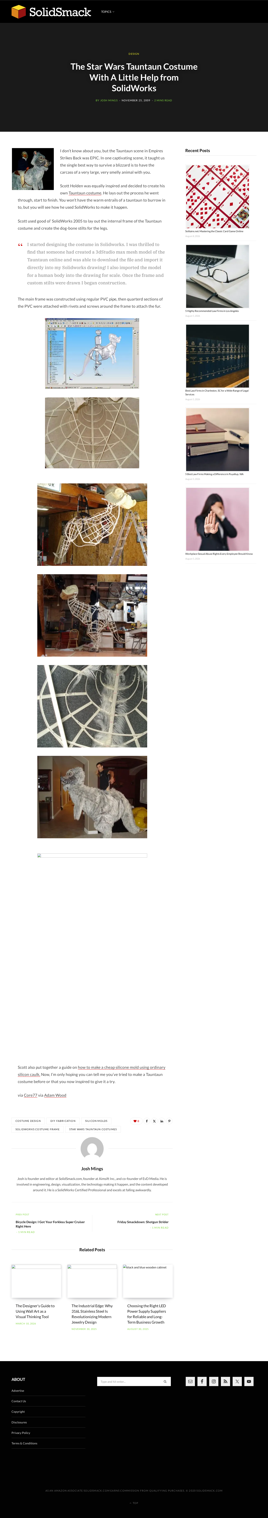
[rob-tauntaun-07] (92, 894)
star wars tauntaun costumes (93, 1129)
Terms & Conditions (24, 1443)
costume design (28, 1120)
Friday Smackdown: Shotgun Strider (143, 1222)
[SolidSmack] (51, 11)
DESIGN (134, 54)
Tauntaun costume (85, 192)
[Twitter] (154, 1121)
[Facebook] (146, 1121)
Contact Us (19, 1401)
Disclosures (19, 1422)
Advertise (18, 1390)
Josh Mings (109, 100)
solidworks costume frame (37, 1129)
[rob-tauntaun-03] (92, 524)
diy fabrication (63, 1120)
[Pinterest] (169, 1121)
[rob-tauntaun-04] (92, 615)
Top (135, 1503)
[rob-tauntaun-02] (92, 432)
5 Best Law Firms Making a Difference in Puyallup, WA (214, 474)
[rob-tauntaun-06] (92, 797)
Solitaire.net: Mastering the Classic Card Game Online (214, 231)
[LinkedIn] (161, 1121)
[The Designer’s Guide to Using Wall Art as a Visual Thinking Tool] (36, 1281)
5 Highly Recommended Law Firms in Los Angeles (212, 310)
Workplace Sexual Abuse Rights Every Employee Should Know (219, 553)
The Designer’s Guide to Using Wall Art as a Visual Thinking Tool (35, 1311)
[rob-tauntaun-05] (92, 706)
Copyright (18, 1411)
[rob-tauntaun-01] (92, 353)
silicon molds (96, 1120)
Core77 (30, 1095)
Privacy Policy (21, 1433)
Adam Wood (55, 1095)
